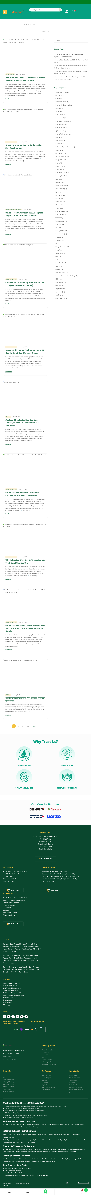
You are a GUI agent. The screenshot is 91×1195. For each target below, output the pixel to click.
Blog (48, 31)
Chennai (7, 1124)
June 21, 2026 (23, 489)
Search (60, 9)
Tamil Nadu (16, 1134)
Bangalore (53, 1124)
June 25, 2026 (23, 347)
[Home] (9, 1191)
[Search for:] (71, 40)
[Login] (27, 1191)
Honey (59, 1159)
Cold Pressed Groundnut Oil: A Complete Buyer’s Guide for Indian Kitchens (24, 214)
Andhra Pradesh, (36, 1134)
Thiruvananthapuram (48, 1140)
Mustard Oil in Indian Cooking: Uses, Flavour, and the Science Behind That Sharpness (22, 423)
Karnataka (23, 1134)
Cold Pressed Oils (47, 1159)
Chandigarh (38, 1140)
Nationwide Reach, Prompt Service (19, 1131)
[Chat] (45, 1191)
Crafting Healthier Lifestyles (16, 1155)
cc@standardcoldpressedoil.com (13, 1050)
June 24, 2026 (16, 417)
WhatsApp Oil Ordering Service (14, 1175)
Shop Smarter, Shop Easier (15, 1165)
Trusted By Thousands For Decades (19, 1146)
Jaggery (73, 1159)
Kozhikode (58, 1140)
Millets (81, 1159)
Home (44, 31)
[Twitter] (22, 1016)
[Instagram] (17, 1016)
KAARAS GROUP (17, 1183)
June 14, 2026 (16, 695)
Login (27, 1192)
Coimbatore (76, 1140)
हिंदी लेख (8, 695)
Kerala (29, 1134)
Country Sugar (66, 1159)
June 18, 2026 (23, 557)
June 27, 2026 (23, 142)
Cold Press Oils (10, 74)
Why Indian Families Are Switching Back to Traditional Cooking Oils (25, 561)
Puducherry (69, 1140)
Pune (16, 1140)
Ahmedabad (26, 1140)
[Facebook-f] (13, 1016)
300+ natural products (19, 1117)
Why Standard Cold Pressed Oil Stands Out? (23, 1103)
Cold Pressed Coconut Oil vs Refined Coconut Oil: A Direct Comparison (22, 494)
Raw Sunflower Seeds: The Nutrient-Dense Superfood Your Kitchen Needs (25, 79)
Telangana (47, 1134)
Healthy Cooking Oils (11, 142)
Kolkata (20, 1140)
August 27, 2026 (20, 74)
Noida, (33, 1140)
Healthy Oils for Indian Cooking (13, 209)
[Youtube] (8, 1016)
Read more (8, 99)
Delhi (6, 1140)
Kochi (63, 1140)
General (8, 416)
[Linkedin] (26, 1016)
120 (28, 726)
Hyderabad (16, 1124)
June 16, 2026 (23, 622)
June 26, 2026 (27, 209)
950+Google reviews (21, 1115)
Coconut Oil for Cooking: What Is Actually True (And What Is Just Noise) (24, 284)
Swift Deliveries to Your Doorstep (19, 1121)
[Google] (4, 1016)
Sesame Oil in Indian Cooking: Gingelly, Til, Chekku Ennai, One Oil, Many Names (25, 351)
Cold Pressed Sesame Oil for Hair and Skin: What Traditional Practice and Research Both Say (25, 628)
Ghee (55, 1159)
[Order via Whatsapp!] (86, 1190)
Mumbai (11, 1140)
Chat (45, 1193)
